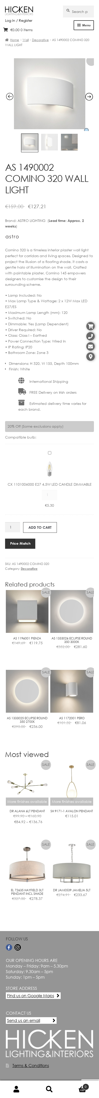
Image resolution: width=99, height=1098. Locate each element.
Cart (76, 1085)
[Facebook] (9, 947)
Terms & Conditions (30, 1065)
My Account (16, 1089)
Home (14, 40)
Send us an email (23, 1020)
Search (49, 1089)
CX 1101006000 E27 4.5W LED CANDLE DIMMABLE (50, 484)
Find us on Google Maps (30, 995)
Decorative (40, 40)
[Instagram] (17, 947)
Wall (26, 40)
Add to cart (40, 527)
